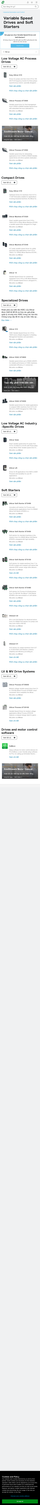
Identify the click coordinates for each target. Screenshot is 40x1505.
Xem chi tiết (14, 573)
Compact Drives (12, 177)
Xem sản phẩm (15, 86)
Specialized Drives (14, 300)
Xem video (17, 139)
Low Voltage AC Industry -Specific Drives (19, 425)
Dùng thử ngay (8, 139)
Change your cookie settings (20, 1496)
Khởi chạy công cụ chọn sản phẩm (23, 91)
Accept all (20, 1501)
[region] (20, 133)
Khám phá (7, 390)
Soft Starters (10, 490)
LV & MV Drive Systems (18, 671)
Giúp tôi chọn (20, 45)
